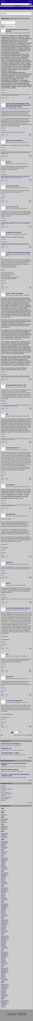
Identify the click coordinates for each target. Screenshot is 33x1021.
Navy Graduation (17, 151)
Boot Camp (6, 243)
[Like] (30, 98)
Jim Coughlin (12, 449)
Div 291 (20, 222)
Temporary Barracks (9, 177)
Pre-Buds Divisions (22, 176)
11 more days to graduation (14, 700)
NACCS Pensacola (22, 94)
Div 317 (5, 151)
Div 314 (9, 243)
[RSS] (1, 735)
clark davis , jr (12, 163)
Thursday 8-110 (10, 514)
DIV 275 (8, 583)
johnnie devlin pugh (13, 416)
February (3, 836)
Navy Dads (6, 223)
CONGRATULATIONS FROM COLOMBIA (18, 252)
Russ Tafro (12, 585)
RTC (5, 152)
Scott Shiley (7, 745)
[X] (2, 98)
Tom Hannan (12, 208)
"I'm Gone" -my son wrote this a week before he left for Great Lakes (15, 775)
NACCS (8, 94)
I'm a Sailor (24, 222)
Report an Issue (11, 1013)
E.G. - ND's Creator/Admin (10, 777)
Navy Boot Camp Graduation (14, 438)
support (23, 132)
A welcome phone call (12, 447)
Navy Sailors (10, 376)
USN (6, 439)
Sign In (30, 1)
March (2, 828)
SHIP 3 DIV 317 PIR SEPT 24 (14, 140)
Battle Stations (6, 222)
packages (20, 132)
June (2, 810)
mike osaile (12, 234)
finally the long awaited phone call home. (18, 608)
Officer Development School (9, 769)
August (3, 843)
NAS (27, 94)
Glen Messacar (13, 187)
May (2, 844)
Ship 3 (19, 152)
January (3, 815)
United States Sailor (11, 505)
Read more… (3, 90)
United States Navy (5, 153)
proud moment (10, 484)
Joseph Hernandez (9, 754)
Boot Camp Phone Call (14, 222)
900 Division (11, 175)
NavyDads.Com (12, 223)
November (3, 820)
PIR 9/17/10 (10, 244)
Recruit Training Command (12, 152)
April (2, 814)
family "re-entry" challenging (14, 293)
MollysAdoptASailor (7, 132)
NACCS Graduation (14, 94)
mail (7, 654)
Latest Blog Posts (6, 741)
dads (2, 800)
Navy (13, 243)
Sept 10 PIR (28, 405)
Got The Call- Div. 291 (12, 207)
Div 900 (15, 175)
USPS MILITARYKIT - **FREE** (10, 753)
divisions (8, 162)
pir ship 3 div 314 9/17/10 (13, 232)
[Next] (21, 732)
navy (2, 790)
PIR (22, 151)
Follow (30, 735)
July (2, 862)
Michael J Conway (8, 750)
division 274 (9, 562)
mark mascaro (13, 142)
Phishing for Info (6, 748)
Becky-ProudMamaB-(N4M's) (11, 108)
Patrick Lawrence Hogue (10, 766)
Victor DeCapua (13, 515)
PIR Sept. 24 (25, 151)
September (4, 827)
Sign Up (3, 1)
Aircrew (5, 94)
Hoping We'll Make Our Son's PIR (16, 385)
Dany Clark (12, 386)
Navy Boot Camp (10, 151)
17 (6, 403)
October (3, 826)
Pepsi (12, 132)
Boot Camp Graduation (8, 504)
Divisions (19, 175)
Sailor (5, 505)
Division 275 (15, 598)
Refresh (15, 132)
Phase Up (17, 95)
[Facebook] (6, 98)
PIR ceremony (25, 504)
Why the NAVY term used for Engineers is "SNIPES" (13, 764)
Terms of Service (21, 1013)
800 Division (6, 175)
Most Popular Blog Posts (7, 760)
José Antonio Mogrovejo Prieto (16, 254)
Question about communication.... (11, 743)
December (3, 819)
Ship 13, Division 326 (12, 186)
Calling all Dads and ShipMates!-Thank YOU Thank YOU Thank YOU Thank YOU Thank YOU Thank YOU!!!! (18, 105)
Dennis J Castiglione (14, 32)
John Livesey (8, 771)
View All (30, 757)
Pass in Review (15, 176)
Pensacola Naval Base (10, 95)
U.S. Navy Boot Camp (25, 152)
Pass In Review (19, 376)
